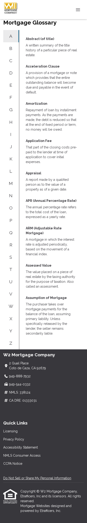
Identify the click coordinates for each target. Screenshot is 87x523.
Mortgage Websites (35, 506)
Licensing (10, 431)
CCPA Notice (12, 463)
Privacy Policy (13, 439)
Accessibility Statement (20, 447)
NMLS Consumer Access (22, 455)
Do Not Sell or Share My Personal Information (37, 478)
